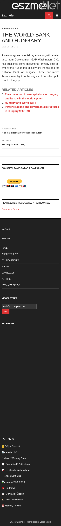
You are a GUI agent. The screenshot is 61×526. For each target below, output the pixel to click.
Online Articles (10, 260)
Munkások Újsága (14, 493)
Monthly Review (12, 505)
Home (4, 248)
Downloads (8, 273)
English (6, 238)
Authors (6, 279)
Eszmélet (8, 15)
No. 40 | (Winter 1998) (13, 142)
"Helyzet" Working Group (14, 458)
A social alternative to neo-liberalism (22, 131)
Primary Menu (57, 15)
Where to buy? (10, 254)
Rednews (9, 488)
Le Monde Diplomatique (17, 470)
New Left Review (13, 499)
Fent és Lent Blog (11, 475)
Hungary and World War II (20, 102)
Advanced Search (11, 285)
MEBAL (14, 452)
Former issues (10, 28)
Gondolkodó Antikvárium (17, 464)
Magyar (6, 229)
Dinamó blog (18, 481)
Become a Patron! (11, 209)
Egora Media (45, 522)
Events (5, 267)
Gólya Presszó (12, 446)
